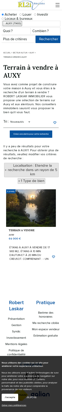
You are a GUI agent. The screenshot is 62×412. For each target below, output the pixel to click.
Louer (27, 14)
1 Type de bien (32, 181)
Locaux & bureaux (18, 19)
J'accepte (10, 397)
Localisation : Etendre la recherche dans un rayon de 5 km (32, 170)
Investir (42, 14)
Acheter (10, 14)
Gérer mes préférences (14, 405)
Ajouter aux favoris (53, 256)
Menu (57, 8)
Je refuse (31, 397)
